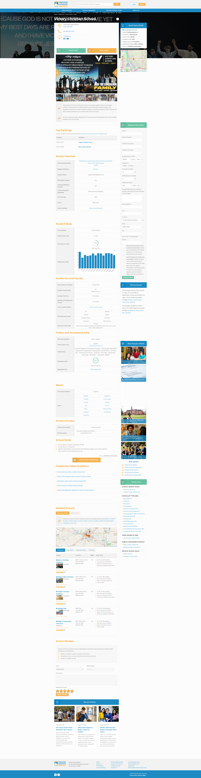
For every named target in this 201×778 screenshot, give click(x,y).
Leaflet (107, 546)
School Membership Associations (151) (133, 529)
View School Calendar (95, 208)
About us (98, 764)
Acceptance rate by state (130, 556)
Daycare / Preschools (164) (130, 509)
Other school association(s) (96, 163)
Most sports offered (85, 147)
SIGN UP (142, 4)
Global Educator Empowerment (133, 475)
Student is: (125, 163)
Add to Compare (62, 570)
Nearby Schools (75, 513)
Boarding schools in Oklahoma (131, 547)
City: (123, 211)
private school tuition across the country (132, 301)
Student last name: (127, 150)
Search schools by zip (129, 490)
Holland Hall (103, 521)
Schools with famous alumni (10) (132, 531)
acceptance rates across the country (132, 311)
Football (107, 402)
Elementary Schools (81, 550)
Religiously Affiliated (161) (130, 526)
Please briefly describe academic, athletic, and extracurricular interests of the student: (133, 191)
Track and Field (107, 409)
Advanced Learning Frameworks (133, 468)
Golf (86, 406)
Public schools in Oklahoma (130, 545)
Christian (95, 169)
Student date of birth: (128, 156)
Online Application (95, 369)
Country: (124, 217)
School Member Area (133, 762)
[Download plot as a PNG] (115, 250)
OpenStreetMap (114, 546)
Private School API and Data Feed (137, 768)
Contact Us (114, 768)
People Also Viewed (62, 513)
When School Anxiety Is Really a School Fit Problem (85, 730)
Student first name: (128, 144)
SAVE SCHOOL (104, 50)
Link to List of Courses (95, 307)
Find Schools (99, 766)
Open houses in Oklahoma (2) (131, 538)
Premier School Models (131, 465)
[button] (86, 535)
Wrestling (86, 415)
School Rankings (100, 768)
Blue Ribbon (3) (127, 499)
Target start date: (127, 182)
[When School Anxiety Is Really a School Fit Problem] (86, 714)
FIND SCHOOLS (67, 10)
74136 (70, 27)
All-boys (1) (126, 504)
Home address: (126, 204)
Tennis (86, 409)
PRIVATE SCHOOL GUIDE (114, 10)
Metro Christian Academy (62, 561)
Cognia (96, 165)
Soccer (107, 406)
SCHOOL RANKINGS (89, 10)
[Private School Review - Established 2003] (61, 4)
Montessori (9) (127, 506)
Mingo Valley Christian (76, 521)
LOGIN (134, 4)
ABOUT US (136, 10)
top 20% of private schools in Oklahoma (93, 134)
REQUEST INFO (73, 50)
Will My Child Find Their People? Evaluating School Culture (108, 730)
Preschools (91, 550)
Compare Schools (115, 766)
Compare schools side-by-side (131, 492)
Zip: (123, 231)
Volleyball (86, 412)
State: (124, 224)
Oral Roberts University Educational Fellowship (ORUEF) (95, 161)
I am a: (57, 666)
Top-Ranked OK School (130, 30)
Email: (124, 131)
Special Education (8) (129, 516)
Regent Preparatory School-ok (63, 622)
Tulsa (64, 27)
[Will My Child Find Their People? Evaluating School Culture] (108, 714)
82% (99, 366)
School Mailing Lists (133, 764)
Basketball (107, 396)
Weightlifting (107, 412)
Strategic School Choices (131, 470)
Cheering (86, 399)
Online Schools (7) (128, 524)
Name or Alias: (91, 666)
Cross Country (107, 399)
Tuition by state (127, 554)
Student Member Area (117, 762)
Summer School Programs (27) (131, 511)
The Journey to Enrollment (132, 473)
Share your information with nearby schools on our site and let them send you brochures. (135, 250)
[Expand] (58, 535)
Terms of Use (133, 775)
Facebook (58, 774)
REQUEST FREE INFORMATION (89, 460)
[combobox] (94, 4)
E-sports (86, 402)
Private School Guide (116, 764)
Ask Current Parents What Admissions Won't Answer (64, 729)
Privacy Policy (142, 775)
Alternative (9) (127, 519)
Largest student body (85, 142)
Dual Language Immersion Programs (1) (133, 514)
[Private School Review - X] (55, 774)
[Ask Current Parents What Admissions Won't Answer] (64, 714)
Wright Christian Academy (91, 521)
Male (124, 166)
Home (98, 762)
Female (131, 166)
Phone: (124, 240)
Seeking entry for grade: (129, 176)
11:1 (99, 292)
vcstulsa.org (66, 36)
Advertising (131, 766)
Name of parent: (127, 137)
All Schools (60, 550)
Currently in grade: (127, 169)
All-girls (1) (126, 501)
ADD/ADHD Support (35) (130, 521)
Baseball (86, 396)
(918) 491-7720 (70, 31)
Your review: (59, 673)
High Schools (70, 550)
